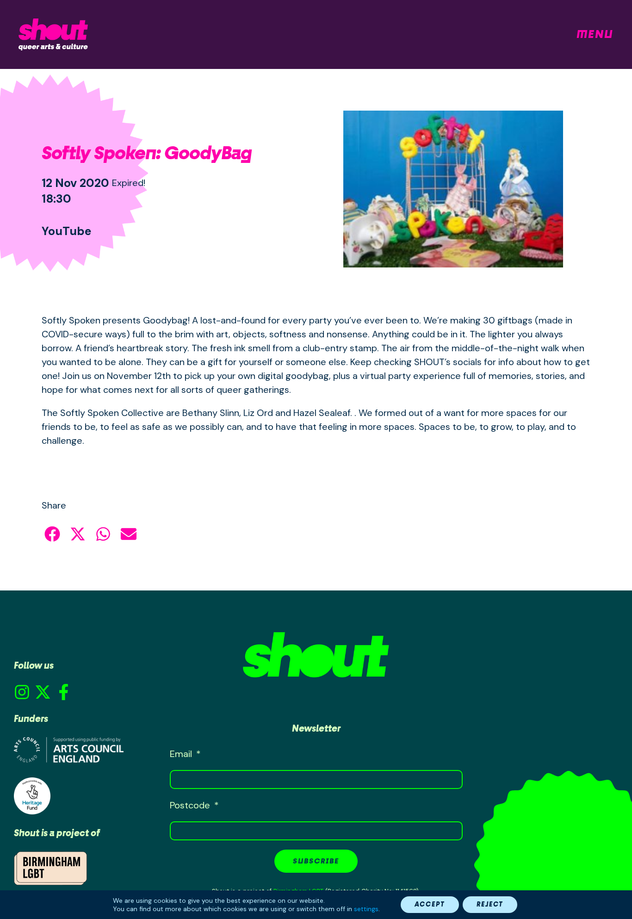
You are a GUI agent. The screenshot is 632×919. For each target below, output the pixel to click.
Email (182, 754)
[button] (52, 534)
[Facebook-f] (64, 692)
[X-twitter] (43, 692)
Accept (430, 904)
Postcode (191, 805)
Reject (490, 904)
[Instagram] (22, 692)
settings (366, 909)
